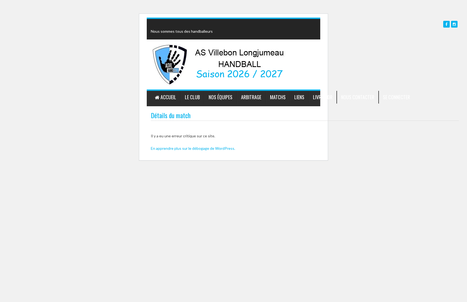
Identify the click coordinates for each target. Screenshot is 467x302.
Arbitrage (251, 97)
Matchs (278, 97)
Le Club (192, 97)
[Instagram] (454, 24)
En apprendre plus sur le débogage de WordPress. (193, 148)
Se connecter (396, 97)
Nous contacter (357, 97)
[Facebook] (446, 24)
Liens (299, 97)
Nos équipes (220, 97)
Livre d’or (322, 97)
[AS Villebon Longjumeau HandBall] (170, 64)
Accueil (167, 97)
